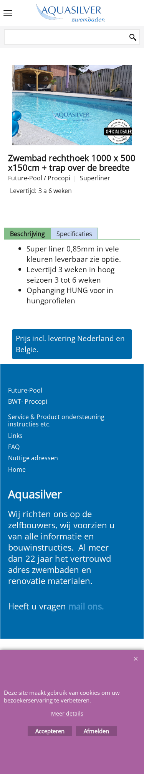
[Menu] (7, 14)
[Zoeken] (132, 37)
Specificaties (74, 234)
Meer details (67, 713)
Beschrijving (27, 234)
